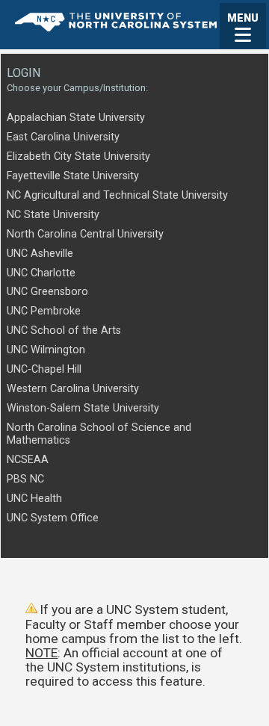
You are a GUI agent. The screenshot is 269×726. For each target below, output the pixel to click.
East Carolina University (63, 137)
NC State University (53, 214)
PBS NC (25, 479)
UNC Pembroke (44, 311)
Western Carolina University (73, 388)
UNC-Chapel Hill (44, 369)
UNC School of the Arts (64, 330)
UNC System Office (53, 518)
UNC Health (34, 498)
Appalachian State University (76, 117)
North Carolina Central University (85, 234)
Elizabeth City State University (78, 156)
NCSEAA (28, 459)
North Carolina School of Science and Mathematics (99, 434)
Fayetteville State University (73, 176)
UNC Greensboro (47, 291)
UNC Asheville (40, 253)
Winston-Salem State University (83, 408)
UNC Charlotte (41, 273)
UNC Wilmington (46, 350)
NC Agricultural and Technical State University (117, 195)
